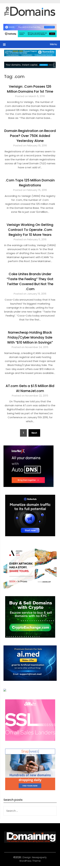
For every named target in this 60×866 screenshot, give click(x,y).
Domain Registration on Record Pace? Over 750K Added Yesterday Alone (30, 135)
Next (34, 432)
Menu (53, 44)
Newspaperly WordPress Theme (33, 859)
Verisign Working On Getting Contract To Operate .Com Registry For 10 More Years (30, 229)
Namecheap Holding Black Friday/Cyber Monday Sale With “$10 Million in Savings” (30, 337)
